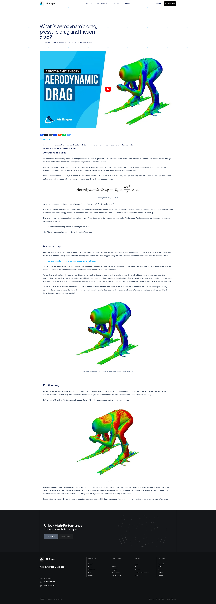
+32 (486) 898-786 (49, 582)
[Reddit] (60, 135)
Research (138, 567)
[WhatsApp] (64, 135)
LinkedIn (161, 567)
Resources (101, 4)
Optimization (116, 573)
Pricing (127, 4)
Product (89, 4)
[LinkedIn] (55, 135)
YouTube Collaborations (142, 573)
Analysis (114, 570)
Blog (89, 573)
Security (151, 599)
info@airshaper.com (49, 585)
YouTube (161, 575)
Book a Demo (170, 4)
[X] (46, 135)
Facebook (161, 564)
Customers (116, 4)
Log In (158, 4)
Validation (115, 567)
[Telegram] (69, 135)
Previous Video (47, 139)
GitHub (161, 573)
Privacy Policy (160, 599)
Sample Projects (116, 575)
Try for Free (51, 536)
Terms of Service (171, 599)
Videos (137, 564)
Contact (90, 575)
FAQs (136, 575)
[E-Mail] (51, 135)
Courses (137, 570)
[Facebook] (42, 135)
